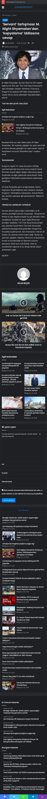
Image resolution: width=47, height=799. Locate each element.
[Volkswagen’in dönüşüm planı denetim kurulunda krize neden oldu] (8, 535)
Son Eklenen (23, 510)
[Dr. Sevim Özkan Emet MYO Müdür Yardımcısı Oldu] (8, 620)
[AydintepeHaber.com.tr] (23, 7)
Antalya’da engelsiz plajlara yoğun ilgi (18, 117)
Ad (3, 464)
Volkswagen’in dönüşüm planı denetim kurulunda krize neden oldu (29, 535)
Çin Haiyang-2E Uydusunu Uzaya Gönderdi (20, 526)
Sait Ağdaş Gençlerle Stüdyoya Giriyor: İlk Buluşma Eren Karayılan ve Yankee (30, 128)
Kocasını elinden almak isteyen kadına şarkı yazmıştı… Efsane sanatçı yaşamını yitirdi (12, 378)
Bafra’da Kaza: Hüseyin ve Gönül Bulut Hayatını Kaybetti (30, 588)
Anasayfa (7, 15)
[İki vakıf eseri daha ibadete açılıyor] (34, 380)
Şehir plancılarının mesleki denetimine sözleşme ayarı (10, 413)
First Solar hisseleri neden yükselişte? (18, 661)
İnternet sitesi (7, 481)
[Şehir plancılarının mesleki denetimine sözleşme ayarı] (12, 403)
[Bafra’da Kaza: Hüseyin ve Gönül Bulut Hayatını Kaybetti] (8, 590)
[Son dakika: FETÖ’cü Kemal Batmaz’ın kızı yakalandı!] (8, 600)
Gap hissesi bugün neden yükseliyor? (17, 647)
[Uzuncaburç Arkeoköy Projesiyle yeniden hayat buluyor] (34, 403)
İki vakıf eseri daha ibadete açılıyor (32, 389)
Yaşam (14, 15)
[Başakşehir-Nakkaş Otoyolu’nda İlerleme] (8, 610)
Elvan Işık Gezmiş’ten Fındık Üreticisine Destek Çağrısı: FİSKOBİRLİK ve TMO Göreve (21, 654)
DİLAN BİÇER (9, 43)
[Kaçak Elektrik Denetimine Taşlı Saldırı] (8, 631)
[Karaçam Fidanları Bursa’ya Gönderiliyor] (8, 685)
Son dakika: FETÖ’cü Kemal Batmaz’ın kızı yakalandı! (28, 598)
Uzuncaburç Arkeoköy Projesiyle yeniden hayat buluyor (34, 413)
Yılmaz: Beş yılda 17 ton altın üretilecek (18, 676)
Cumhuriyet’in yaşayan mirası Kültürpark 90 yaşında (11, 365)
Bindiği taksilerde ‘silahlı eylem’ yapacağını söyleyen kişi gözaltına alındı (20, 519)
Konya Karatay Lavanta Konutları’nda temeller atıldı (34, 365)
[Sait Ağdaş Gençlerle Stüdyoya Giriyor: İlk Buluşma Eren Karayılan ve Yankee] (8, 127)
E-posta (5, 473)
